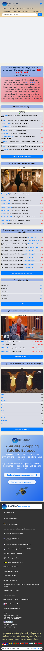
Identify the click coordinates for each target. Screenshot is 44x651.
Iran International (8, 136)
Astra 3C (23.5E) (11, 344)
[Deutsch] (9, 643)
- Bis (32, 584)
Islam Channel (7, 123)
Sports (3, 417)
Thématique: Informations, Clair (13, 617)
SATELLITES (21, 8)
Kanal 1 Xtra (4, 223)
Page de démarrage (24, 506)
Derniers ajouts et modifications (22, 273)
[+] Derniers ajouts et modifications (13, 553)
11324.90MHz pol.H (29, 264)
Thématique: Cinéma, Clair (11, 618)
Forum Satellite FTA (9, 627)
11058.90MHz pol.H (33, 240)
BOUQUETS (6, 11)
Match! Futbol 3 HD (6, 207)
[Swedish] (12, 643)
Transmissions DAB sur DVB (12, 608)
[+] (10, 8)
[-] (13, 8)
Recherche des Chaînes (22, 429)
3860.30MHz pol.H (32, 237)
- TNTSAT (28, 584)
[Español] (18, 643)
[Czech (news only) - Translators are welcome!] (25, 643)
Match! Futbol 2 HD (6, 204)
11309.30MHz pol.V (29, 261)
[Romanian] (3, 644)
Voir (41, 285)
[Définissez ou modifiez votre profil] (41, 4)
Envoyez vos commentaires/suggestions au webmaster (19, 529)
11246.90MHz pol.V (29, 254)
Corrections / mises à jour (11, 524)
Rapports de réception (10, 576)
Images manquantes (9, 595)
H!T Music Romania (6, 348)
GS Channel (6, 133)
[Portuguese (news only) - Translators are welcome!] (16, 643)
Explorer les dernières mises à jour (21, 475)
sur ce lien (30, 82)
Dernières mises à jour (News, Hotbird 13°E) (18, 544)
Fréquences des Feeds (10, 624)
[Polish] (23, 643)
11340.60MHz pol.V (29, 267)
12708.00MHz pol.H (33, 247)
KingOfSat (36, 648)
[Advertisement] (22, 40)
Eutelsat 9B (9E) (23, 133)
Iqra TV (5, 130)
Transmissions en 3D (12, 604)
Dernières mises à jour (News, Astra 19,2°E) (18, 549)
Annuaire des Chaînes (10, 580)
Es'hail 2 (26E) (16, 351)
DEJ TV (5, 146)
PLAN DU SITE (36, 11)
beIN (2, 394)
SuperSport (4, 401)
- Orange (36, 584)
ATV (2, 407)
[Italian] (21, 643)
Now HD (3, 213)
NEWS (4, 8)
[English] (3, 643)
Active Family (4, 341)
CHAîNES (30, 8)
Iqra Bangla (6, 127)
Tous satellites (22, 304)
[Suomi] (32, 643)
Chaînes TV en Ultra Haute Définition (18, 599)
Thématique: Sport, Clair (11, 615)
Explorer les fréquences (21, 482)
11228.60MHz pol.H (29, 250)
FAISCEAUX (16, 11)
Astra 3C (23, 223)
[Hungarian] (5, 644)
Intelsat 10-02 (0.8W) (19, 348)
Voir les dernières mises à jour (22, 156)
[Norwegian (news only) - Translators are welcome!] (14, 643)
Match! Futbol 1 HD (6, 210)
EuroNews (4, 420)
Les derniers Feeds (9, 626)
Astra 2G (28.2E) (25, 123)
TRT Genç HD (5, 194)
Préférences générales (10, 518)
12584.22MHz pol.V (33, 244)
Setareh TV (6, 141)
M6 (2, 397)
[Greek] (30, 643)
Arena (2, 414)
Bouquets (6, 584)
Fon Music (4, 197)
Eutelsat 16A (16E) (21, 247)
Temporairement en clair (22, 356)
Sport (2, 404)
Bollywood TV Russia (7, 200)
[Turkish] (36, 643)
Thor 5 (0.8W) (19, 250)
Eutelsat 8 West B (24, 220)
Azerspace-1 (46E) (21, 237)
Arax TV (5, 120)
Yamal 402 (22, 197)
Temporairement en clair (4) (15, 562)
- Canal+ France (20, 584)
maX (2, 424)
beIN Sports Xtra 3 (6, 351)
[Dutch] (7, 643)
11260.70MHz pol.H (29, 257)
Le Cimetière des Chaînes (11, 590)
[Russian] (39, 643)
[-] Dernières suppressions (11, 558)
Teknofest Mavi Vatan (7, 217)
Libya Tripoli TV (5, 220)
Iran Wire (5, 149)
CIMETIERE (25, 11)
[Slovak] (27, 643)
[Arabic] (34, 643)
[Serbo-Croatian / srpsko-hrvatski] (41, 643)
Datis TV (5, 115)
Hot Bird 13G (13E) (21, 240)
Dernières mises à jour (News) (14, 533)
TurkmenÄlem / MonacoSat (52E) (30, 120)
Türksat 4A (26, 194)
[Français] (5, 643)
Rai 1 (2, 410)
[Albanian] (7, 644)
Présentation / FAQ (9, 512)
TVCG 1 (3, 344)
